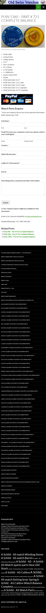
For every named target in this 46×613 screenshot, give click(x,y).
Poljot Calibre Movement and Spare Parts (15, 430)
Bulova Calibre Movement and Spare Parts (15, 332)
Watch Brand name (9, 154)
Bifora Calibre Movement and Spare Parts (15, 328)
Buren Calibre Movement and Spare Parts (15, 336)
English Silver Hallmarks (9, 478)
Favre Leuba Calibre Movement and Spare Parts (17, 371)
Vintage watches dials (8, 268)
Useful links (5, 501)
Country (5, 145)
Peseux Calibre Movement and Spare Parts (15, 426)
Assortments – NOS (7, 288)
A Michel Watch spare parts (26, 576)
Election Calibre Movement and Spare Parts (16, 359)
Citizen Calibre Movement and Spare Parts (15, 343)
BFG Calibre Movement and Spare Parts (14, 324)
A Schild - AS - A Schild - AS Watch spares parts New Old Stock (23, 565)
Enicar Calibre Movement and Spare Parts (15, 363)
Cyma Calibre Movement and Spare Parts (15, 351)
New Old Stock (6, 498)
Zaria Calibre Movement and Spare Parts (15, 462)
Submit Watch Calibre (8, 474)
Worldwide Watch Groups (10, 494)
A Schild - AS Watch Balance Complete (18, 569)
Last (25, 128)
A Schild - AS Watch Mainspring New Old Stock (30, 595)
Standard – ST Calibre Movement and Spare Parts (17, 442)
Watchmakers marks (8, 490)
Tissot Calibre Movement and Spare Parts (15, 316)
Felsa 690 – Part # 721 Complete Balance (18, 232)
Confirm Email (28, 141)
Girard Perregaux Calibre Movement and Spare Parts (19, 391)
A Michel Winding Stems (27, 593)
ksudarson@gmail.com (33, 216)
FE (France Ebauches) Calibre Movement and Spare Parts (20, 375)
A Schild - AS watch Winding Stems (22, 554)
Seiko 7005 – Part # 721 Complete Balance (19, 237)
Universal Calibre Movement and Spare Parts (16, 450)
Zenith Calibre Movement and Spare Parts (15, 466)
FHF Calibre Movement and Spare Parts (14, 387)
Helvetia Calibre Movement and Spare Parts (16, 403)
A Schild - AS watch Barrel (16, 558)
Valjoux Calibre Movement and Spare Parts (16, 454)
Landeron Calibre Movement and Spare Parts (16, 407)
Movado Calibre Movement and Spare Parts (16, 419)
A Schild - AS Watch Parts (19, 590)
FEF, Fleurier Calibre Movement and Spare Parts (17, 379)
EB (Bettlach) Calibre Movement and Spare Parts (17, 355)
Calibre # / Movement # (10, 163)
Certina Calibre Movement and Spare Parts (16, 340)
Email (3, 141)
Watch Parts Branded (8, 296)
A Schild (35, 572)
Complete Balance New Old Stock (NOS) (14, 264)
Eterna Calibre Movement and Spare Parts (15, 367)
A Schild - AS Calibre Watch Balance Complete (21, 583)
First (2, 128)
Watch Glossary (6, 486)
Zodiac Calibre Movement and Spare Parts (15, 320)
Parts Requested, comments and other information (20, 181)
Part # (4, 172)
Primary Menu (43, 7)
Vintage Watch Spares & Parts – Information (16, 253)
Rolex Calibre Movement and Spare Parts (15, 438)
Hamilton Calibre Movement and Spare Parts (16, 395)
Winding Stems (6, 272)
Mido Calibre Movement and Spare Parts (15, 415)
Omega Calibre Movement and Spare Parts (15, 312)
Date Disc (4, 284)
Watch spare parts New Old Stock (12, 257)
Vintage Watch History (9, 470)
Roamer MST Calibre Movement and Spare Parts (17, 434)
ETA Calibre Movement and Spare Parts (14, 308)
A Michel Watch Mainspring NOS (21, 587)
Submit (5, 203)
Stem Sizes (4, 505)
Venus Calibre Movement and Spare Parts (15, 458)
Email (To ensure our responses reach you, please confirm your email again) (23, 133)
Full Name (5, 121)
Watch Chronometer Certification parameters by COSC (20, 482)
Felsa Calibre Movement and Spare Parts (15, 383)
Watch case (5, 280)
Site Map (4, 292)
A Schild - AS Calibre (17, 572)
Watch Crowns (6, 276)
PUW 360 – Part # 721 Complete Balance (18, 234)
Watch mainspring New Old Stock (12, 260)
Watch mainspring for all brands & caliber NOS (17, 300)
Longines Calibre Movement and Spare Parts (16, 411)
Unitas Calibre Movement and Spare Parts (15, 446)
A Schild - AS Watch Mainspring (13, 593)
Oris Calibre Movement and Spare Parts (14, 422)
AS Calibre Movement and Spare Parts (14, 304)
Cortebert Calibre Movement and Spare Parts (17, 347)
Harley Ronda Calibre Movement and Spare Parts (18, 399)
